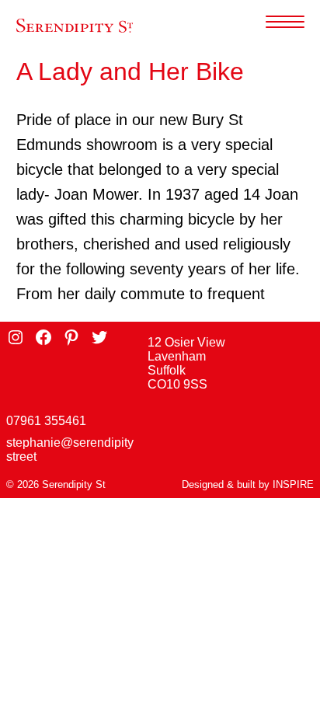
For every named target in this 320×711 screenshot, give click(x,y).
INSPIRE (293, 484)
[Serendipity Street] (74, 26)
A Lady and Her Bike (130, 71)
